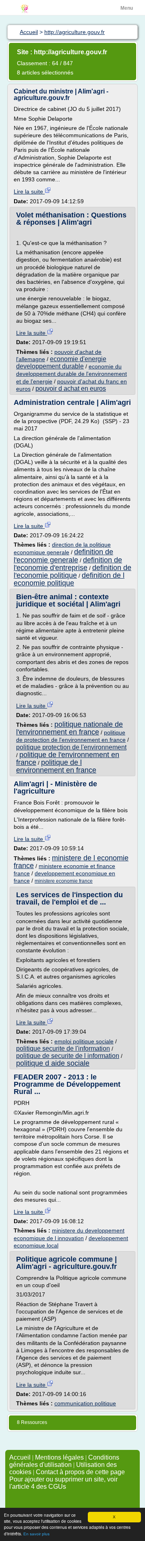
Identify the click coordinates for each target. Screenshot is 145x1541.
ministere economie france (64, 881)
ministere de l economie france (71, 862)
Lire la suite (29, 191)
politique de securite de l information (67, 1055)
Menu (126, 8)
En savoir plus (36, 1534)
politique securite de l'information (63, 1048)
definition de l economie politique (69, 579)
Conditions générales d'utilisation (64, 1461)
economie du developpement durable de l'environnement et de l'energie (71, 373)
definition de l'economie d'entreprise (68, 564)
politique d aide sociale (52, 1063)
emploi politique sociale (84, 1041)
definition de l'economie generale (63, 556)
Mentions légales (59, 1457)
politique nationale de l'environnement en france (69, 728)
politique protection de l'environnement (71, 747)
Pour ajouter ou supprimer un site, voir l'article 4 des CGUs (63, 1483)
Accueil (20, 1457)
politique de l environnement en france (56, 766)
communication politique (85, 1403)
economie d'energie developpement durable (61, 362)
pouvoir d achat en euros (70, 388)
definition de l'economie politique (72, 571)
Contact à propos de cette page (80, 1472)
